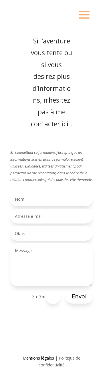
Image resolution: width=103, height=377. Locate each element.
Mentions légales (38, 358)
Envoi (79, 296)
